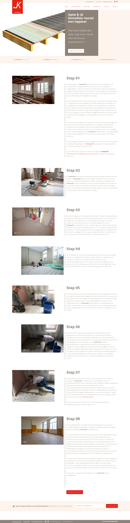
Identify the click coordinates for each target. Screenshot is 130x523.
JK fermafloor (75, 6)
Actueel (106, 6)
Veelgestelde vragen (107, 1)
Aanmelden (112, 506)
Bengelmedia (114, 521)
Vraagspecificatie (90, 1)
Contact (115, 6)
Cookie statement (56, 521)
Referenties (96, 6)
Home (66, 6)
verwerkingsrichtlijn (87, 397)
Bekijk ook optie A (75, 492)
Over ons (87, 6)
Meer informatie (76, 51)
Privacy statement (68, 521)
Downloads (98, 1)
